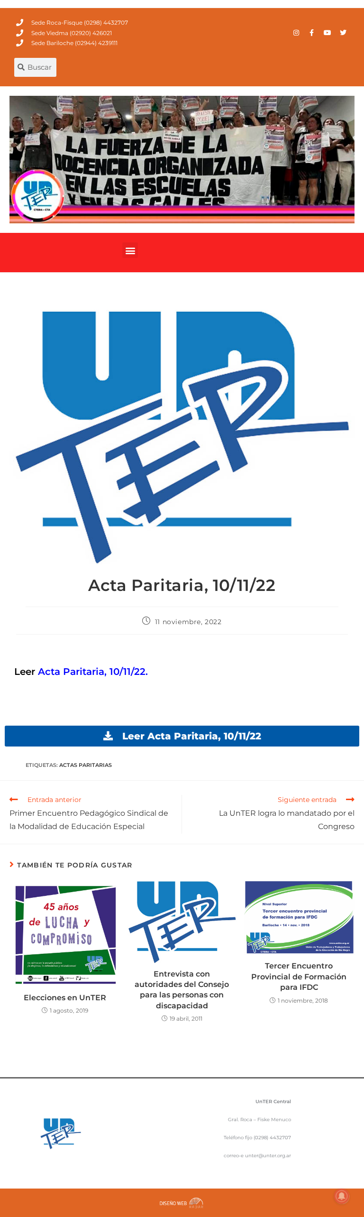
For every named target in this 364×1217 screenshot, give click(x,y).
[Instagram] (296, 32)
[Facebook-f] (311, 32)
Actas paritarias (85, 765)
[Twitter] (343, 32)
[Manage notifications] (341, 1196)
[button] (130, 250)
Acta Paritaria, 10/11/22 (92, 671)
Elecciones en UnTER (65, 997)
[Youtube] (327, 32)
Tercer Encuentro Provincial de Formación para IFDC (298, 976)
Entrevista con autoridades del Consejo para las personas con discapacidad (182, 989)
